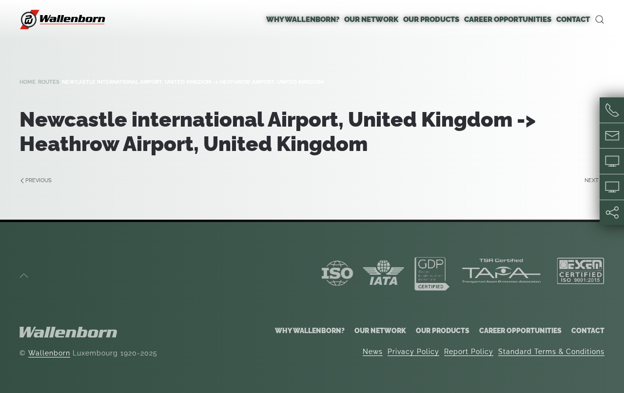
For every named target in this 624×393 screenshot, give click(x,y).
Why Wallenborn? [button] (302, 19)
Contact (573, 19)
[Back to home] (63, 19)
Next (592, 180)
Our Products (442, 331)
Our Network (380, 331)
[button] (599, 19)
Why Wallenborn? (310, 331)
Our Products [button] (431, 19)
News (373, 352)
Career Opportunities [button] (507, 19)
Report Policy (468, 352)
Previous (38, 180)
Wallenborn (49, 353)
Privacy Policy (413, 352)
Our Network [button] (371, 19)
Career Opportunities (520, 331)
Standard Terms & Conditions (551, 352)
